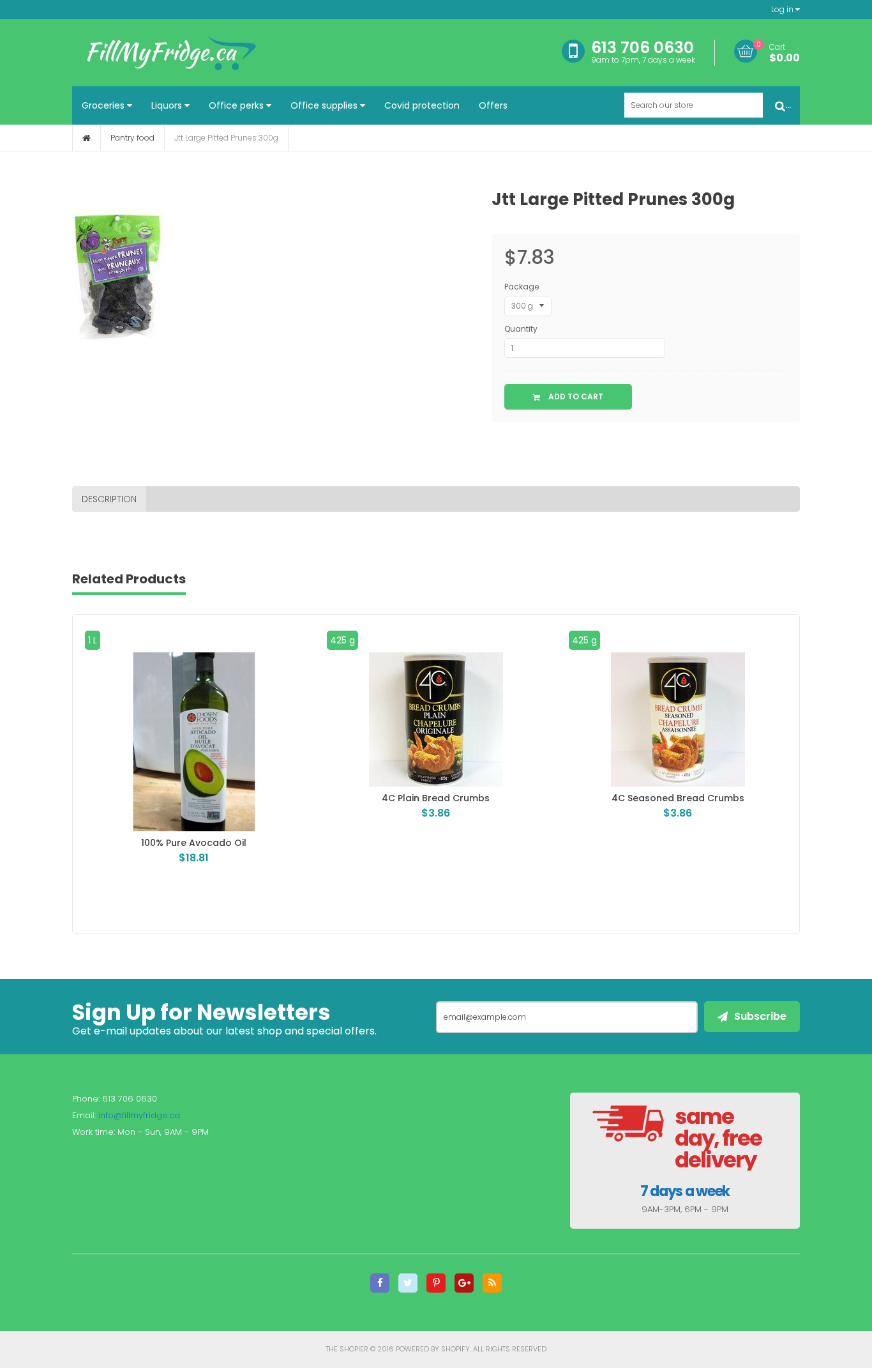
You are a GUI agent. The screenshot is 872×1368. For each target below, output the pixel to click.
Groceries (104, 105)
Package (521, 286)
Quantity (520, 328)
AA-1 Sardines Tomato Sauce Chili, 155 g (684, 798)
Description (109, 499)
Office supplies (325, 105)
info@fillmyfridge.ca (139, 1115)
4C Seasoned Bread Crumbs (442, 798)
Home (86, 138)
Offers (493, 105)
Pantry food (132, 137)
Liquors (167, 105)
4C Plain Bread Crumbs (200, 798)
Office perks (237, 105)
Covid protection (422, 105)
